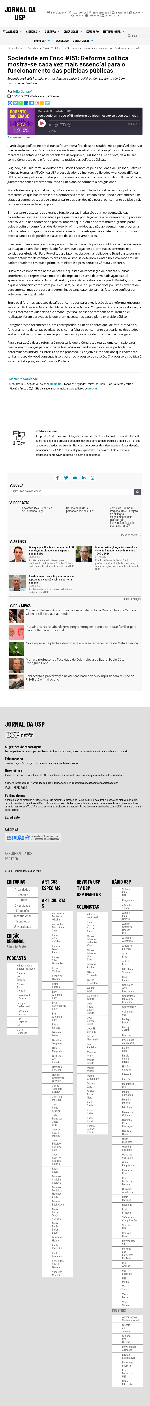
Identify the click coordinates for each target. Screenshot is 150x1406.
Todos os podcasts (131, 535)
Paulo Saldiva (91, 1104)
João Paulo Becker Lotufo (90, 1008)
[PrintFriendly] (47, 103)
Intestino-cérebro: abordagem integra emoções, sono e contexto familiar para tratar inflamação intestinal (81, 628)
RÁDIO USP (121, 881)
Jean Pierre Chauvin (56, 1107)
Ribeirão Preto (16, 946)
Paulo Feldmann (57, 1255)
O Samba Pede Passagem (127, 1123)
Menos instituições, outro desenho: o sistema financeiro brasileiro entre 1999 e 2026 (116, 550)
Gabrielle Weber (56, 1034)
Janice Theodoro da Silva (57, 1089)
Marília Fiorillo (90, 1061)
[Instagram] (92, 478)
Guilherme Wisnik (92, 997)
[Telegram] (31, 103)
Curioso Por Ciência (21, 987)
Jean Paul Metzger (57, 1098)
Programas (128, 900)
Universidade (81, 40)
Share (52, 130)
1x (62, 125)
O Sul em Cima (127, 1132)
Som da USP (126, 1227)
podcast (93, 388)
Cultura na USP (127, 1013)
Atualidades (10, 31)
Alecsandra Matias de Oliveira (58, 916)
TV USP (83, 888)
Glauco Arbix (91, 989)
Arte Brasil (125, 955)
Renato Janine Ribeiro (91, 1129)
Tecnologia (61, 40)
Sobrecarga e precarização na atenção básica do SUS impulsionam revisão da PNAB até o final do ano (80, 678)
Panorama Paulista (22, 1012)
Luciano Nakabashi (92, 1038)
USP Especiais (127, 1272)
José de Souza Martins (56, 1132)
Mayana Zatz (91, 1085)
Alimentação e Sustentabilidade (26, 967)
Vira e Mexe (125, 1296)
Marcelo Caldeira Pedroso (56, 1179)
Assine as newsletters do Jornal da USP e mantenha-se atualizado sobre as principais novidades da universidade (64, 775)
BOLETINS (119, 1310)
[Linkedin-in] (84, 478)
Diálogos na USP (127, 1029)
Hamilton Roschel (57, 1068)
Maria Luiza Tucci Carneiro (56, 1214)
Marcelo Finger (91, 1053)
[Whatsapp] (20, 103)
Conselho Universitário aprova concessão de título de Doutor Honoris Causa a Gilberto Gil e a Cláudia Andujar (81, 612)
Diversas (126, 1035)
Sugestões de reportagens (23, 747)
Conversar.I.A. (129, 1006)
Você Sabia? (125, 1303)
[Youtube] (75, 478)
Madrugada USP (128, 1085)
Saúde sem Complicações (130, 1219)
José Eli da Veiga (91, 1030)
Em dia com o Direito (125, 1058)
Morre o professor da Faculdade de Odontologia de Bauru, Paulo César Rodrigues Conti (76, 661)
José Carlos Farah (90, 1020)
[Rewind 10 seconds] (56, 125)
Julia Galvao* (22, 91)
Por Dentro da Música (127, 1181)
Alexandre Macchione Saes (58, 927)
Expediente (12, 817)
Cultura (50, 31)
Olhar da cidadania (127, 1148)
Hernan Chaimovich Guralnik (58, 1078)
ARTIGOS (50, 881)
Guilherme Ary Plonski (57, 1059)
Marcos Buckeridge (58, 1203)
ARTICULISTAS (54, 903)
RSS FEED (11, 858)
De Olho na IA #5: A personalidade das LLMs (80, 509)
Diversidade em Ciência (128, 1041)
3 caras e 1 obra (127, 906)
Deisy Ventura (56, 969)
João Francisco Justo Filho (57, 1120)
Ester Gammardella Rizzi (59, 1005)
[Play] (42, 123)
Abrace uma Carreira (126, 916)
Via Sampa (126, 1288)
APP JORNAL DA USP (19, 853)
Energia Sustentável (23, 1005)
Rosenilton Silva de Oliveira (58, 1264)
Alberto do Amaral (92, 916)
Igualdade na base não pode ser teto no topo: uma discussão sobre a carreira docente (51, 579)
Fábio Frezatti (56, 1026)
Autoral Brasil (126, 963)
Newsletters (13, 770)
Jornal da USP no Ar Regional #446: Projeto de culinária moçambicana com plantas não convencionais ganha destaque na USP (124, 517)
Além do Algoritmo (127, 939)
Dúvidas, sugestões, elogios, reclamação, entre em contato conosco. (41, 763)
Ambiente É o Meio (127, 947)
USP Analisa (126, 1264)
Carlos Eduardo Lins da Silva (91, 955)
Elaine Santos (56, 985)
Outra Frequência (128, 1164)
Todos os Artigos (132, 598)
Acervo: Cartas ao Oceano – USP (127, 928)
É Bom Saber (125, 1049)
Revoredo (127, 1204)
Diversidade (71, 31)
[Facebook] (10, 103)
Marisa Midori (90, 1069)
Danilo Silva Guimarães (57, 960)
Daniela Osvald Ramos (56, 949)
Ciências (31, 31)
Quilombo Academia (127, 1190)
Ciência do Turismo (21, 976)
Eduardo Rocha (91, 966)
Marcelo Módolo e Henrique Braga (57, 1192)
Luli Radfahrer (92, 1046)
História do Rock (126, 1068)
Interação (127, 1074)
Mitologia (127, 1107)
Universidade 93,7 (129, 1242)
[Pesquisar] (137, 492)
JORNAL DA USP (20, 13)
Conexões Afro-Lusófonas (128, 988)
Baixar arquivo (19, 137)
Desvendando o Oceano (24, 997)
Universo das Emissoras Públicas (127, 1253)
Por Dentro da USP (22, 1022)
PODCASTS (16, 958)
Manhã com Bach (127, 1093)
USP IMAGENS (89, 894)
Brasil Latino (125, 978)
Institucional (111, 31)
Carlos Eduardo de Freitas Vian (92, 941)
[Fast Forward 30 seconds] (69, 125)
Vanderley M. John (57, 1273)
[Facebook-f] (57, 478)
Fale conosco (14, 759)
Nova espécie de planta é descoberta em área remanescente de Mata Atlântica (82, 643)
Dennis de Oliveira (57, 977)
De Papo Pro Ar (126, 1021)
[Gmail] (36, 103)
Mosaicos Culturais (127, 1114)
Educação (92, 31)
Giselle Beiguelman (93, 981)
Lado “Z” (127, 1079)
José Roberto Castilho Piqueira (56, 1159)
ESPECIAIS (51, 888)
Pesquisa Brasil (127, 1172)
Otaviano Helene (57, 1239)
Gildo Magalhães (58, 1049)
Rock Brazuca (126, 1211)
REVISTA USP (88, 881)
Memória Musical (127, 1101)
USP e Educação (22, 1031)
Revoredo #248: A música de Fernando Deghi (37, 509)
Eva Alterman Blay (57, 1016)
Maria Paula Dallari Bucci (55, 1228)
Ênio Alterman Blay (57, 995)
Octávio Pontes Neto (91, 1094)
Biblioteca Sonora (127, 971)
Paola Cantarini (57, 1247)
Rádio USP (40, 40)
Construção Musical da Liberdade (128, 999)
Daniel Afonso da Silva (56, 938)
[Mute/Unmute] (50, 125)
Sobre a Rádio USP (126, 892)
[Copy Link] (42, 103)
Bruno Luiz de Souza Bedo (91, 926)
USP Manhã (125, 1280)
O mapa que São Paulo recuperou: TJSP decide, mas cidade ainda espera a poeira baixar (51, 550)
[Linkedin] (26, 103)
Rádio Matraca (126, 1198)
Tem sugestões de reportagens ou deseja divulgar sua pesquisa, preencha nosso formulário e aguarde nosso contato (66, 751)
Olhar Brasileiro (127, 1140)
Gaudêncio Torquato (57, 1042)
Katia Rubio (55, 1170)
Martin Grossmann (93, 1077)
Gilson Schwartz (92, 974)
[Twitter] (15, 103)
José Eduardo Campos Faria (56, 1145)
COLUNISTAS (88, 906)
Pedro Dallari (90, 1112)
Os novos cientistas (127, 1156)
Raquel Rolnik (90, 1119)
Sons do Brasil (126, 1234)
